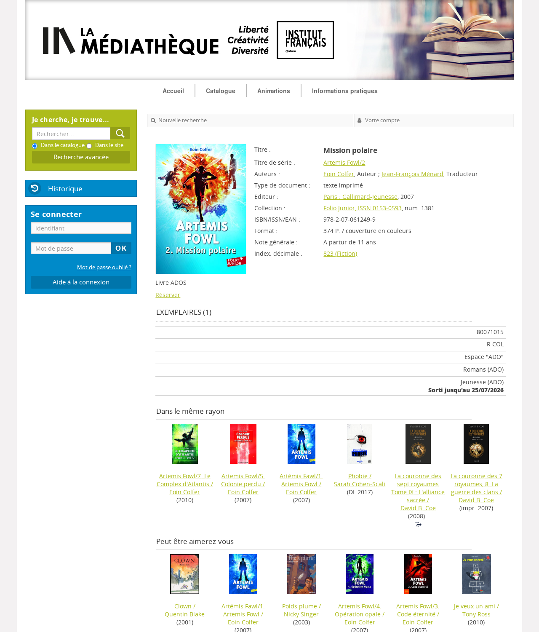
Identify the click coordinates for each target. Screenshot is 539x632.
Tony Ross (476, 614)
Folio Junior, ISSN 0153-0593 (362, 208)
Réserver (167, 295)
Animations (273, 90)
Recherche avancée (81, 157)
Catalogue (220, 90)
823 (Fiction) (340, 253)
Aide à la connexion (81, 282)
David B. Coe (418, 508)
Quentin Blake (185, 614)
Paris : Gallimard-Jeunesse (360, 197)
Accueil (173, 90)
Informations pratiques (345, 90)
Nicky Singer (301, 614)
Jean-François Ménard (412, 174)
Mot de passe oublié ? (104, 267)
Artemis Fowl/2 (344, 162)
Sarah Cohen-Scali (359, 484)
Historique (65, 188)
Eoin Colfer (338, 174)
